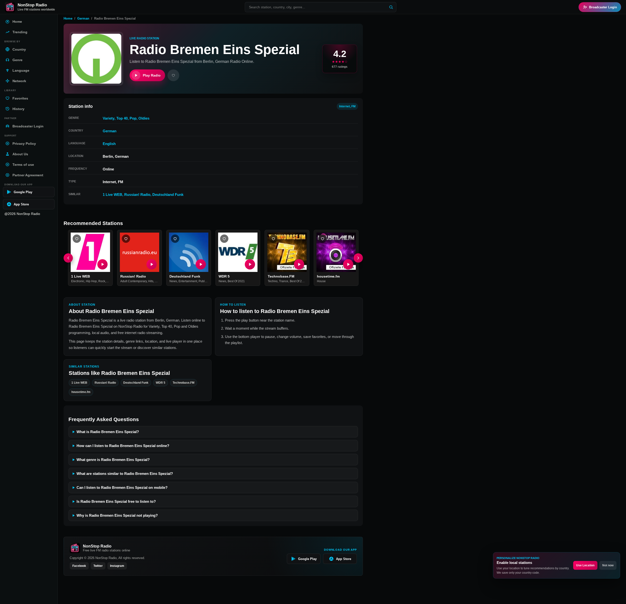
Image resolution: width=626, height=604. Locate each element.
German (83, 18)
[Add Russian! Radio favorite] (126, 239)
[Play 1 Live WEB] (102, 264)
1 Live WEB (112, 194)
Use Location (585, 565)
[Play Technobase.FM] (299, 264)
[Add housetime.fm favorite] (322, 239)
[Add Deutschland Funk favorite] (175, 239)
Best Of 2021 (236, 281)
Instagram (117, 566)
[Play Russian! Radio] (151, 264)
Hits (150, 281)
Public (203, 281)
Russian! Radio (137, 194)
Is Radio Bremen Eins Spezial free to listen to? (116, 501)
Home (68, 18)
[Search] (391, 7)
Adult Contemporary (133, 281)
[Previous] (68, 258)
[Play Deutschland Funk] (201, 264)
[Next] (358, 258)
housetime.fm (328, 276)
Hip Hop (91, 281)
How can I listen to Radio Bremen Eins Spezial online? (123, 446)
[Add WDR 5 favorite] (224, 239)
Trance (283, 281)
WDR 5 (224, 276)
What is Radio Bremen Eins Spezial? (108, 432)
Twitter (98, 566)
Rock (101, 281)
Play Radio (152, 75)
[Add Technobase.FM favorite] (273, 239)
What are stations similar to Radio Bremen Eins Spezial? (125, 473)
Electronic (77, 281)
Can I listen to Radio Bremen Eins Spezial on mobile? (122, 487)
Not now (608, 565)
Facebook (79, 566)
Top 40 (122, 118)
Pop (133, 118)
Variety (108, 118)
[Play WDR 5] (250, 264)
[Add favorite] (173, 75)
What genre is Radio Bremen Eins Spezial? (113, 460)
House (321, 281)
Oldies (143, 118)
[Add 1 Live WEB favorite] (77, 239)
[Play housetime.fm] (348, 264)
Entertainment (188, 281)
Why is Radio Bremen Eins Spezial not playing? (117, 515)
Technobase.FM (281, 276)
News (173, 281)
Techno (273, 281)
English (109, 144)
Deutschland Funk (167, 194)
